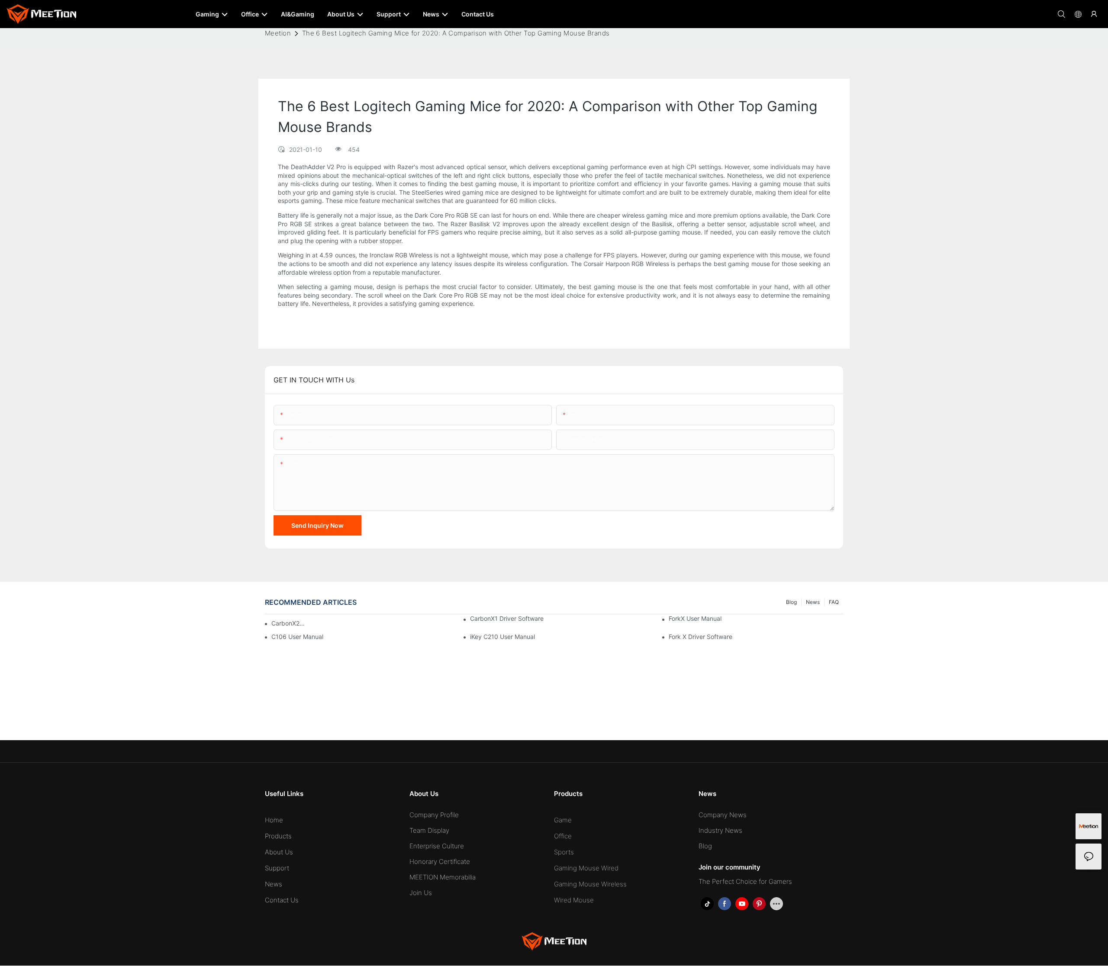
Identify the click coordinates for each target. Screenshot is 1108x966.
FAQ (834, 602)
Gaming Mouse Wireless (590, 884)
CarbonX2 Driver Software (288, 623)
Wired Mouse (574, 900)
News (813, 602)
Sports (564, 852)
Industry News (720, 830)
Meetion (278, 33)
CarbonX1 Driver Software (507, 618)
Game (563, 820)
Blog (791, 602)
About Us (279, 852)
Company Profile (434, 815)
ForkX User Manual (695, 618)
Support (277, 868)
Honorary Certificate (439, 861)
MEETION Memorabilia (442, 877)
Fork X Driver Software (700, 636)
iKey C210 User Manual (502, 636)
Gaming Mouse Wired (586, 868)
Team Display (429, 830)
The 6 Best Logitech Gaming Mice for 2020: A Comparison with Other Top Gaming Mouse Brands (456, 33)
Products (278, 836)
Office (563, 836)
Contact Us (282, 900)
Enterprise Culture (436, 846)
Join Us (420, 893)
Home (274, 820)
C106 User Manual (297, 636)
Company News (723, 815)
